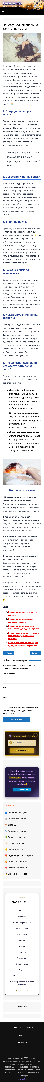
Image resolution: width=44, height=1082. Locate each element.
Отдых (22, 969)
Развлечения (22, 963)
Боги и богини (22, 928)
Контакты (23, 1035)
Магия (22, 910)
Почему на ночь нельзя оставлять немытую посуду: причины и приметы (23, 636)
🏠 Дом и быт (11, 825)
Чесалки (22, 952)
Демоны (22, 940)
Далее (34, 653)
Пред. (9, 653)
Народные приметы (22, 975)
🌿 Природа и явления (16, 837)
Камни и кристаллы (22, 922)
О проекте (22, 1043)
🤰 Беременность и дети (16, 874)
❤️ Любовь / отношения (16, 868)
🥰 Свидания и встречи (16, 861)
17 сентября (22, 1007)
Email (5, 697)
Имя (4, 687)
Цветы (22, 946)
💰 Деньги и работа (14, 849)
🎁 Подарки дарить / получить (19, 855)
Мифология (22, 934)
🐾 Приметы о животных (16, 831)
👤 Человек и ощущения (16, 813)
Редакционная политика (23, 1027)
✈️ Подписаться (22, 789)
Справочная (22, 958)
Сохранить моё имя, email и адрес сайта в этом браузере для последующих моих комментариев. (20, 711)
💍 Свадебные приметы (16, 819)
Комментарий (9, 674)
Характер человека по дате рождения (22, 983)
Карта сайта (22, 1079)
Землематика (12, 3)
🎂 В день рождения (14, 843)
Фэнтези (22, 916)
